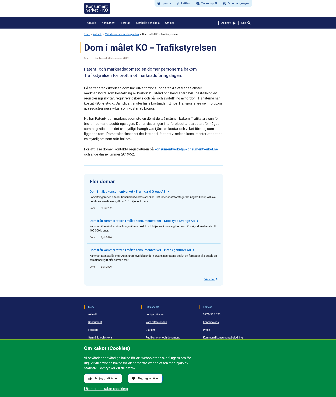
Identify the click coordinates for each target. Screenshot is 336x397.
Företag (93, 330)
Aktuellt (97, 34)
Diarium (150, 330)
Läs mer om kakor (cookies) (106, 389)
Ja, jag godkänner (106, 378)
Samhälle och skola (100, 337)
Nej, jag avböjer (148, 378)
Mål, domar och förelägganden (122, 34)
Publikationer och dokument (163, 337)
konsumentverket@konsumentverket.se (186, 149)
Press (206, 330)
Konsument (95, 322)
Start (87, 34)
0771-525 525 (211, 314)
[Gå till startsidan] (97, 8)
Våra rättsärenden (156, 322)
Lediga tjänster (155, 314)
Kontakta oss (211, 322)
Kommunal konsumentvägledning (223, 337)
